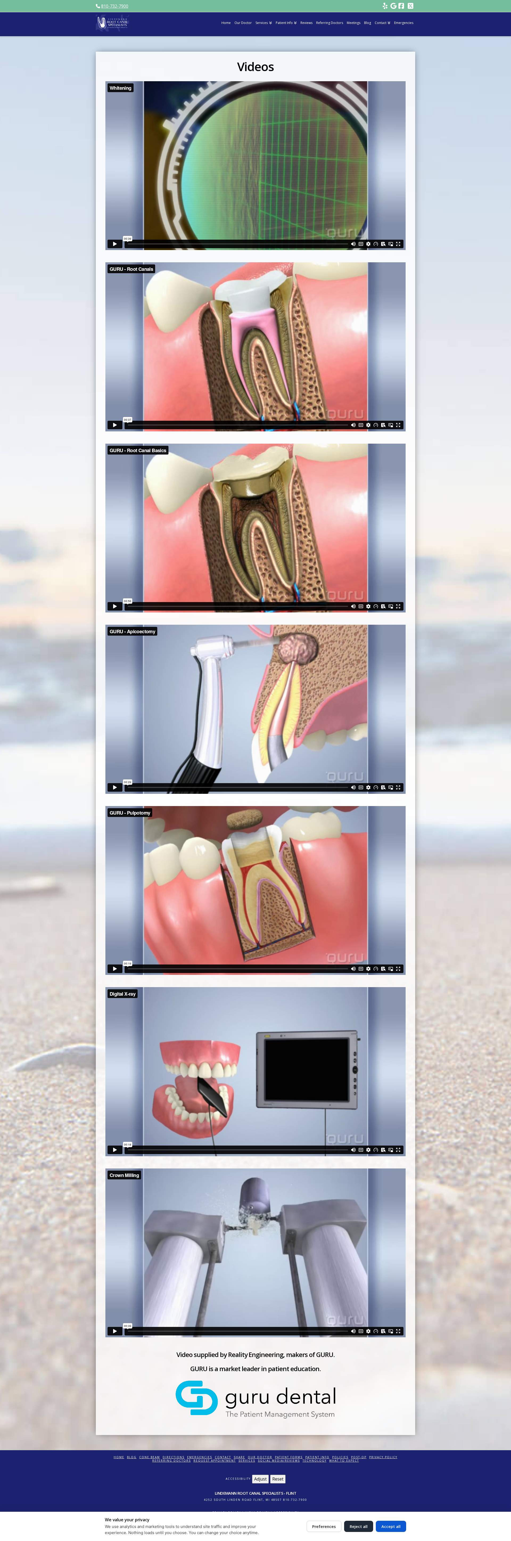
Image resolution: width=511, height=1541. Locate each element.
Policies (340, 1457)
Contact (223, 1457)
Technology (315, 1460)
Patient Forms (289, 1457)
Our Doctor (260, 1457)
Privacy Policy (383, 1457)
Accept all (391, 1526)
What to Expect (344, 1460)
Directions (173, 1457)
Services (246, 1460)
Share (239, 1457)
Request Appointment (214, 1460)
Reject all (359, 1526)
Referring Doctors (171, 1460)
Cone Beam (149, 1457)
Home (119, 1457)
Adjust (260, 1479)
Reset (277, 1479)
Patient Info (317, 1457)
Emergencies (199, 1457)
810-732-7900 (114, 6)
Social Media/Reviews (279, 1460)
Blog (132, 1457)
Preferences (324, 1526)
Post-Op (358, 1457)
